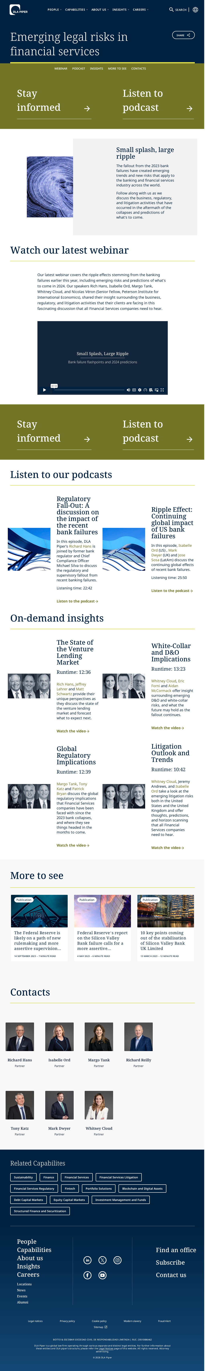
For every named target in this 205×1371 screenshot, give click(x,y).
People (53, 9)
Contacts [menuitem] (138, 68)
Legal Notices (106, 1348)
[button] (179, 43)
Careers (139, 9)
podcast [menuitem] (78, 68)
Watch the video (71, 731)
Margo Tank (67, 783)
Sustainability (23, 1177)
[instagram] (118, 1260)
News (21, 1290)
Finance (48, 1177)
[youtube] (102, 1275)
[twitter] (102, 1260)
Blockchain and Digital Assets (142, 1188)
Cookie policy (99, 1321)
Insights (120, 9)
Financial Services (77, 1177)
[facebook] (87, 1275)
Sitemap (98, 1327)
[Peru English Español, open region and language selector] (195, 9)
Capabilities (75, 9)
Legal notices (35, 1321)
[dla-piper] (20, 10)
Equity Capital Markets (69, 1200)
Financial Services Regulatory (34, 1188)
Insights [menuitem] (96, 68)
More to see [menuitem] (117, 68)
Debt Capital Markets (28, 1200)
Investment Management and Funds (120, 1200)
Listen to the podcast (76, 601)
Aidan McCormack (164, 688)
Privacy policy (67, 1321)
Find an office (176, 1250)
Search (181, 10)
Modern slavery (132, 1321)
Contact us (171, 1275)
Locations (24, 1284)
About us (98, 9)
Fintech (70, 1188)
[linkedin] (87, 1260)
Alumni (22, 1302)
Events (22, 1296)
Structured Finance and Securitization (40, 1211)
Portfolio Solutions (99, 1188)
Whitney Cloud (163, 680)
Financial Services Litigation (118, 1177)
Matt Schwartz (70, 691)
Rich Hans (65, 684)
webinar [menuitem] (60, 68)
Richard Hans (80, 546)
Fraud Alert (164, 1321)
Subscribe (170, 1262)
